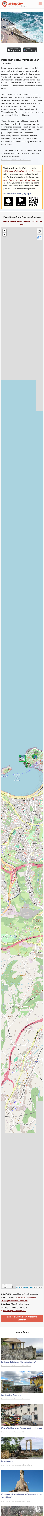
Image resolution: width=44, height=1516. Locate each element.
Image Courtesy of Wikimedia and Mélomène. (15, 1399)
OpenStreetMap (28, 1287)
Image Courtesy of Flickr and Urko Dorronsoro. (16, 160)
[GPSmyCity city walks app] (15, 4)
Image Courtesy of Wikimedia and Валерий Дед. (16, 1465)
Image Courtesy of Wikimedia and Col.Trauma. (15, 1501)
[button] (22, 758)
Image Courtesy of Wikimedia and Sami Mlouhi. (16, 1366)
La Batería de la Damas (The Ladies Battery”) (18, 1362)
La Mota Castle (7, 1461)
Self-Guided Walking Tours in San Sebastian (21, 171)
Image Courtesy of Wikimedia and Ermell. (14, 1432)
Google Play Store (27, 180)
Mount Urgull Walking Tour (14, 1310)
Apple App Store (10, 180)
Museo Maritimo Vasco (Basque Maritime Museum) (21, 1428)
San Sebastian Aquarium (11, 1395)
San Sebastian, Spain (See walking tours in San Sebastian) (18, 1299)
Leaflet (18, 1287)
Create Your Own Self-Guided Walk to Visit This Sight (22, 223)
